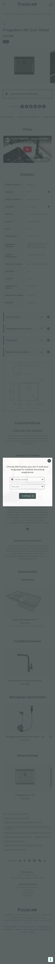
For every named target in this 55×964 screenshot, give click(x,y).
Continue (26, 496)
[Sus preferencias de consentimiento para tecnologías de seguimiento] (50, 959)
